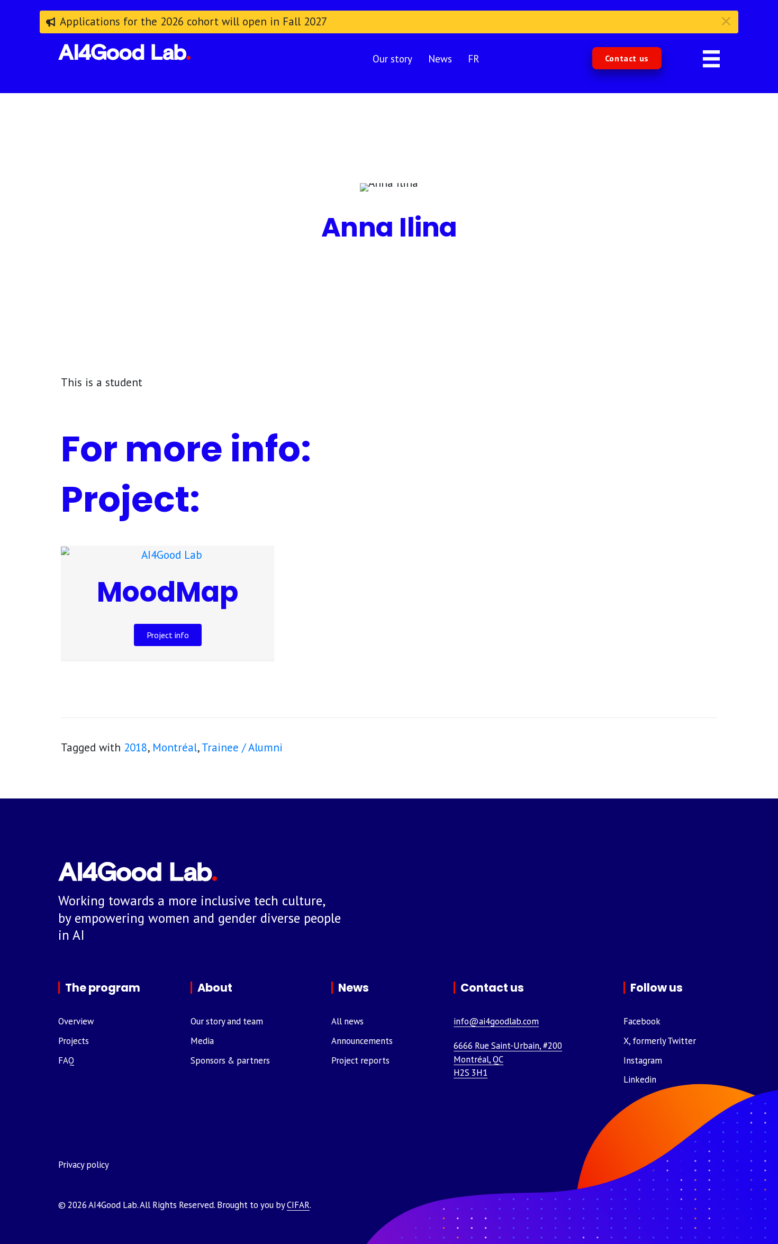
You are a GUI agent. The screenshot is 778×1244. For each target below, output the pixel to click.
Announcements (362, 1041)
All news (347, 1021)
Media (202, 1041)
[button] (627, 58)
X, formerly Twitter (659, 1041)
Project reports (360, 1060)
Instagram (642, 1060)
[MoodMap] (167, 554)
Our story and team (227, 1021)
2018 (135, 747)
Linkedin (639, 1079)
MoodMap (167, 592)
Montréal (174, 747)
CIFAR (298, 1205)
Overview (76, 1021)
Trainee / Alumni (242, 747)
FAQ (66, 1060)
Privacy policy (83, 1164)
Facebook (642, 1021)
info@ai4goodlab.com (496, 1021)
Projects (73, 1041)
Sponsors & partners (230, 1060)
